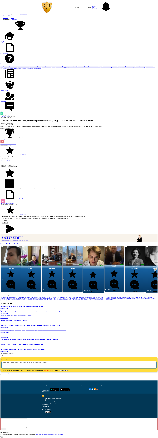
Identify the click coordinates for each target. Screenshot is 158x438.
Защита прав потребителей (136, 64)
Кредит (77, 66)
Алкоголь (30, 64)
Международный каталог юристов (48, 382)
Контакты (100, 382)
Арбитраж (34, 64)
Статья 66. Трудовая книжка (25, 198)
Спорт (119, 67)
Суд (133, 67)
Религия (78, 67)
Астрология (42, 64)
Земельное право (150, 64)
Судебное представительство (79, 297)
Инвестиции (15, 66)
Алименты (25, 64)
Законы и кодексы (83, 382)
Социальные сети (114, 67)
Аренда (38, 64)
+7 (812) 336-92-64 (45, 407)
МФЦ (128, 66)
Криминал (81, 66)
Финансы (5, 68)
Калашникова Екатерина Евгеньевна (8, 144)
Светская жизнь (83, 67)
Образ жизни (19, 67)
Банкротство (50, 64)
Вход (116, 7)
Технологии (141, 67)
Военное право (65, 64)
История (41, 66)
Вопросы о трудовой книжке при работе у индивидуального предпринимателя (21, 344)
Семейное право (95, 67)
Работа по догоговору (6, 334)
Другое (110, 64)
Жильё (124, 64)
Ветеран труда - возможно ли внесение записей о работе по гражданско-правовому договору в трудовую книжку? (31, 325)
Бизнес (54, 64)
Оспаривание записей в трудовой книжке (18, 299)
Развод (75, 67)
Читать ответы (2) (9, 128)
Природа (66, 67)
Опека (33, 67)
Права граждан (54, 67)
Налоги (131, 66)
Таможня (136, 67)
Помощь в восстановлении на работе (14, 298)
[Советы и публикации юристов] (47, 7)
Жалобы (116, 64)
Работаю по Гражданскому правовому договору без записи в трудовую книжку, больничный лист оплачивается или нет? (33, 330)
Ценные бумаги (10, 68)
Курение (90, 66)
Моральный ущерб (122, 66)
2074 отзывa (22, 154)
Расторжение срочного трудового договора (130, 297)
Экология (20, 68)
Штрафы (16, 68)
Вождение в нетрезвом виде (75, 64)
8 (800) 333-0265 (23, 14)
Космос (71, 66)
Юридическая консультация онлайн (62, 13)
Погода (40, 67)
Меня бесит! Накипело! (111, 66)
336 (9, 374)
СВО (88, 67)
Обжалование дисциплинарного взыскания (38, 299)
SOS (4, 20)
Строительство (129, 67)
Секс (90, 67)
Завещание (128, 64)
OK (1, 436)
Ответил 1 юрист (4, 308)
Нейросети (146, 66)
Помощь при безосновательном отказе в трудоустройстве (66, 298)
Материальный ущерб (96, 66)
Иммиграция (3, 66)
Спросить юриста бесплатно (94, 7)
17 (8, 373)
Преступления (60, 67)
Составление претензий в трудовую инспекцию (84, 299)
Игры (155, 64)
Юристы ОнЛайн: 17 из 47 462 (7, 243)
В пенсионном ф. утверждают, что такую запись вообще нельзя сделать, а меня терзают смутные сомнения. (29, 339)
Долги (99, 64)
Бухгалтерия (59, 64)
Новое (5, 18)
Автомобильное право (11, 64)
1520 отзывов (23, 214)
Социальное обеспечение (104, 67)
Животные (120, 64)
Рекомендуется (3, 138)
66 (14, 216)
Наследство (135, 66)
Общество (30, 67)
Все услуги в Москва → (5, 300)
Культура (86, 66)
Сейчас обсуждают (7, 16)
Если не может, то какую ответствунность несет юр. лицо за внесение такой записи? (22, 349)
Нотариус (14, 67)
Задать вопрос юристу (5, 159)
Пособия (49, 67)
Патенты (37, 67)
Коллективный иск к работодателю (95, 297)
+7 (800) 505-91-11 (45, 404)
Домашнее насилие (105, 64)
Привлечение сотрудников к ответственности (133, 298)
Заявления (144, 64)
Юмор (28, 68)
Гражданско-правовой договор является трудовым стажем (16, 315)
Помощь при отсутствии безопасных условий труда (91, 298)
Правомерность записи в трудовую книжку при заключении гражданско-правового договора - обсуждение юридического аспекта (35, 311)
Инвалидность (9, 66)
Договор (96, 64)
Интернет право (36, 66)
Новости (10, 67)
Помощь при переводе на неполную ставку (63, 299)
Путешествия (70, 67)
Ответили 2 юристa (4, 332)
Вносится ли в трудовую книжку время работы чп (13, 320)
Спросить (11, 290)
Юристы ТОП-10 (6, 15)
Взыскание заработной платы (7, 297)
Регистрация (20, 243)
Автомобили (3, 64)
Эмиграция (24, 68)
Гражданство (89, 64)
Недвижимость (141, 66)
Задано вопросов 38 (4, 116)
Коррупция (67, 66)
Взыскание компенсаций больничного (24, 297)
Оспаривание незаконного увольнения (33, 298)
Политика (44, 67)
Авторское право (19, 64)
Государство (83, 64)
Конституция (52, 66)
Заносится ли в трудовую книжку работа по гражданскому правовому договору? (22, 306)
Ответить (2, 128)
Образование (25, 67)
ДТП (113, 64)
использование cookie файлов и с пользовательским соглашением (49, 434)
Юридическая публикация (35, 68)
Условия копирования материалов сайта (52, 403)
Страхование (123, 67)
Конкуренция (46, 66)
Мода (117, 66)
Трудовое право (147, 67)
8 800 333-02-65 (47, 370)
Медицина (103, 66)
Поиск (15, 243)
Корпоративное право (60, 66)
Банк (46, 64)
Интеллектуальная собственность (25, 66)
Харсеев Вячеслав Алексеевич (7, 203)
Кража (74, 66)
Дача (93, 64)
